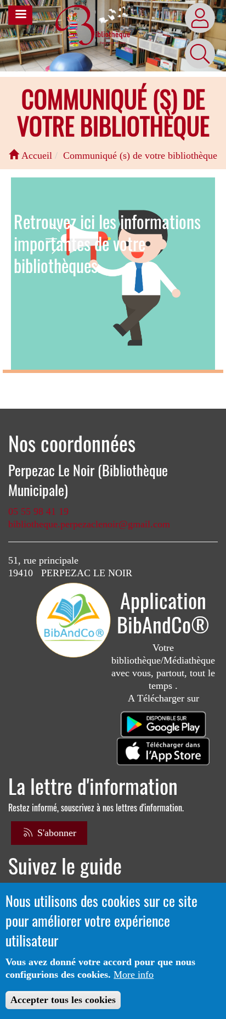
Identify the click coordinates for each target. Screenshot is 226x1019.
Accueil (35, 155)
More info (134, 974)
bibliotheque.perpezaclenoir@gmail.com (89, 524)
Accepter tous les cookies (63, 999)
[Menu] (20, 15)
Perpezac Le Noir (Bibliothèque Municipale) (88, 480)
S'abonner (55, 832)
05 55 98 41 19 (38, 511)
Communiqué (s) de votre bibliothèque (140, 155)
